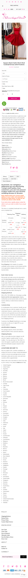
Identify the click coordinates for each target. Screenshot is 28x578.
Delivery (5, 176)
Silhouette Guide (5, 535)
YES (4, 84)
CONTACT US (9, 140)
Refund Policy (4, 518)
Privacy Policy (5, 520)
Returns (11, 176)
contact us (19, 362)
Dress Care (4, 539)
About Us (3, 546)
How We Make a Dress (7, 537)
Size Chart (5, 178)
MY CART (20, 9)
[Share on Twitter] (14, 168)
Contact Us (4, 548)
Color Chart (13, 178)
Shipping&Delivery (6, 516)
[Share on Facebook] (10, 168)
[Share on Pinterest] (17, 168)
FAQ (18, 176)
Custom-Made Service (7, 522)
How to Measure (6, 181)
